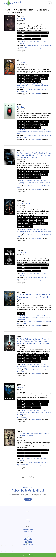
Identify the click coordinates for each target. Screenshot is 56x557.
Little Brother (21, 252)
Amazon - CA (37, 33)
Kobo (19, 220)
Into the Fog (21, 19)
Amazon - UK (29, 33)
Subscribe (28, 499)
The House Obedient (24, 203)
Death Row (20, 107)
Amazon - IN (37, 39)
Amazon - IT (28, 36)
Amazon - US (21, 33)
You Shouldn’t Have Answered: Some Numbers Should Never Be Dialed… (33, 435)
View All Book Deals (28, 531)
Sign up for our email (36, 49)
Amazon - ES (21, 36)
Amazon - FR (45, 33)
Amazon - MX (29, 39)
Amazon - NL (36, 36)
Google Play (25, 220)
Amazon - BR (21, 39)
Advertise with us (28, 521)
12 (31, 477)
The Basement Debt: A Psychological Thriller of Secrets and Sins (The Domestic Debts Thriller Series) (33, 297)
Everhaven (20, 388)
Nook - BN (44, 217)
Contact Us (28, 514)
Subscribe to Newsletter (28, 529)
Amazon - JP (44, 36)
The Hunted (21, 63)
